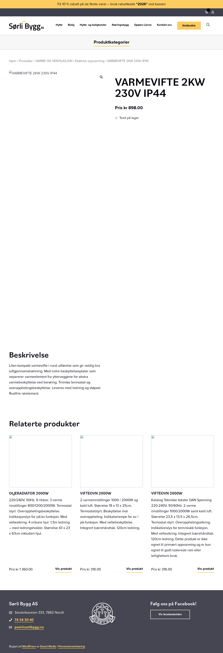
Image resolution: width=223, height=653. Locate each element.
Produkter (26, 61)
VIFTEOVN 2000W (95, 493)
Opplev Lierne (143, 25)
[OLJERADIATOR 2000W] (40, 461)
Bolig (71, 25)
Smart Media (48, 646)
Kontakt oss (164, 25)
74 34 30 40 (24, 620)
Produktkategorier (111, 42)
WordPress (29, 646)
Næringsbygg (120, 25)
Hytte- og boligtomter (93, 25)
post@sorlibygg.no (29, 627)
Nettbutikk (189, 25)
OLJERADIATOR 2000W (29, 493)
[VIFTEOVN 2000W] (111, 461)
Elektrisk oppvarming (90, 61)
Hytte (59, 25)
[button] (208, 25)
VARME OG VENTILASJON (53, 61)
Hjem (12, 61)
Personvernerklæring (71, 646)
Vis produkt (63, 569)
